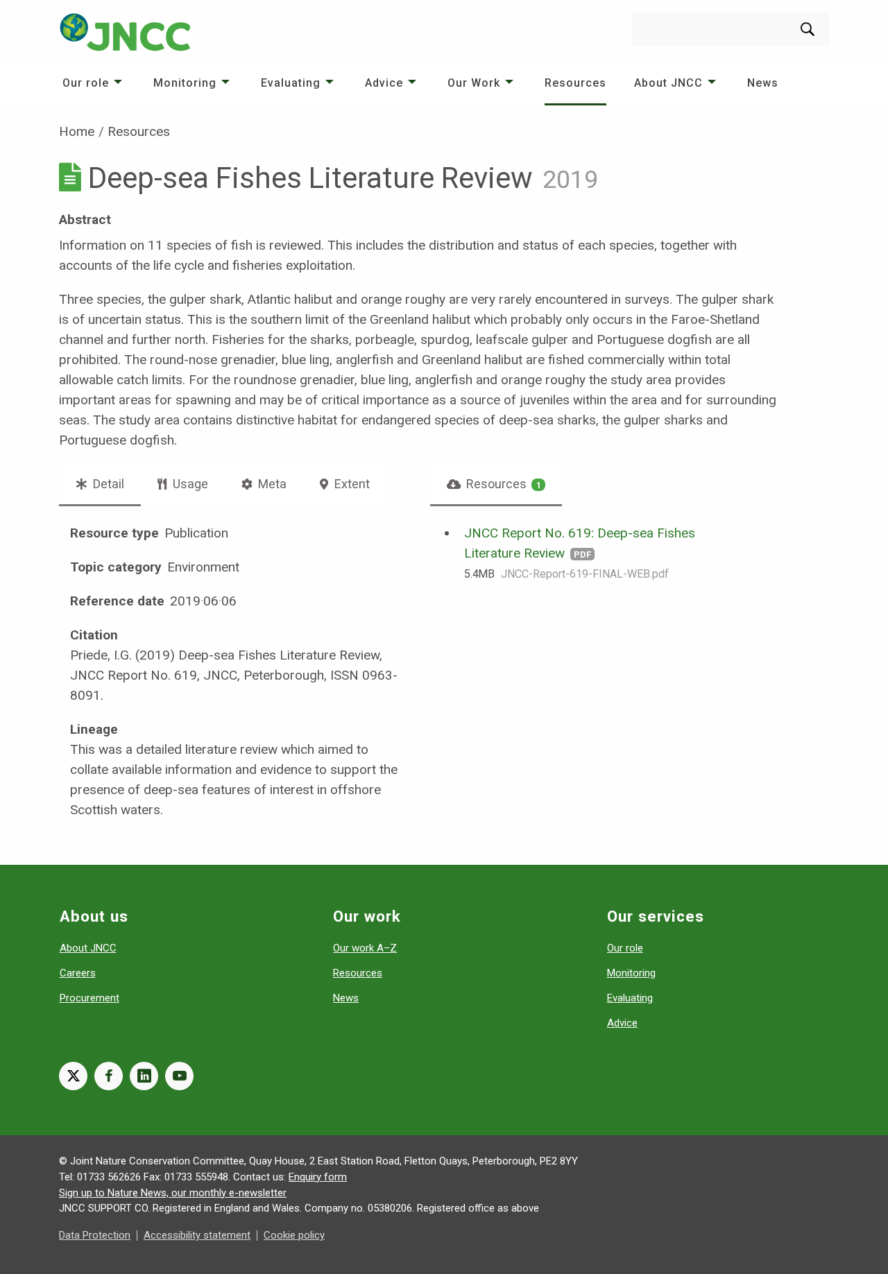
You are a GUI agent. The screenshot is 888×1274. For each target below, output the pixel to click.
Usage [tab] (189, 483)
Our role (85, 82)
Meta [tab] (271, 483)
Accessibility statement (197, 1235)
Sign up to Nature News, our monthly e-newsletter (173, 1193)
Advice (384, 82)
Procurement (89, 998)
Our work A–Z (365, 948)
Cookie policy (294, 1235)
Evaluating (291, 82)
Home (76, 131)
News (762, 82)
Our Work (473, 82)
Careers (78, 973)
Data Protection (94, 1235)
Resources (575, 82)
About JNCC (668, 82)
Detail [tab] (107, 483)
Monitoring (184, 82)
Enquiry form (318, 1177)
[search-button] (807, 29)
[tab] (496, 484)
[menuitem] (94, 82)
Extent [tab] (351, 483)
